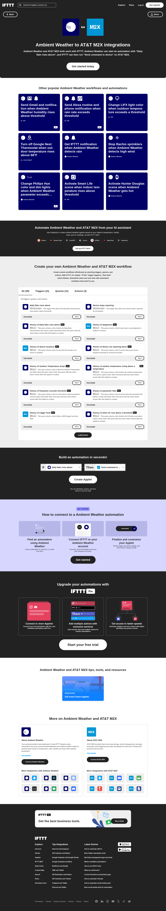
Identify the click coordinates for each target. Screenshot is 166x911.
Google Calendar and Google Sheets (65, 857)
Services (38, 849)
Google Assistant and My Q (62, 862)
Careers (48, 901)
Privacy (79, 901)
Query (34, 328)
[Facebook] (96, 901)
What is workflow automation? (95, 862)
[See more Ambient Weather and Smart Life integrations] (70, 778)
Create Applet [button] (83, 479)
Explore (121, 5)
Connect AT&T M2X (98, 759)
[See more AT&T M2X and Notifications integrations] (96, 778)
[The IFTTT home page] (8, 5)
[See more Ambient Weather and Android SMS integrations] (50, 788)
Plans (131, 5)
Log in (141, 5)
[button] (83, 560)
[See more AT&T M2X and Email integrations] (115, 778)
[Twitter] (118, 901)
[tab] (25, 291)
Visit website (26, 755)
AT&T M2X (91, 44)
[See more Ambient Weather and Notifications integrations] (31, 778)
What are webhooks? (92, 870)
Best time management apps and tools (98, 857)
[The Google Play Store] (124, 850)
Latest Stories (91, 844)
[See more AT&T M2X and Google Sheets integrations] (135, 788)
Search (37, 874)
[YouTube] (113, 901)
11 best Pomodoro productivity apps (97, 874)
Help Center (39, 866)
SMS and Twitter (58, 870)
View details (27, 317)
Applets (38, 857)
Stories (37, 853)
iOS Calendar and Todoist (61, 879)
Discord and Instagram (60, 849)
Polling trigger (36, 308)
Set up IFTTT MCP (83, 248)
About (86, 901)
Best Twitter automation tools (95, 853)
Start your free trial (83, 645)
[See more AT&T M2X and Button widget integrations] (96, 788)
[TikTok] (124, 901)
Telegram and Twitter (59, 883)
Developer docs (40, 883)
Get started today (83, 66)
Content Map (39, 870)
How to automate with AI (93, 849)
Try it (76, 317)
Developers (39, 901)
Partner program (60, 901)
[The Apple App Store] (124, 844)
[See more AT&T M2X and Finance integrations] (135, 778)
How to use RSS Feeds (92, 866)
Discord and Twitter (59, 887)
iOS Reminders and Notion (62, 874)
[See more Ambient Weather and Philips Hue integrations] (31, 788)
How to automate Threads (93, 879)
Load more (83, 435)
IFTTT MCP (39, 862)
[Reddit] (129, 901)
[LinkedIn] (102, 901)
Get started (154, 5)
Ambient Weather (54, 44)
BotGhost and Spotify (60, 866)
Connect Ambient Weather (34, 762)
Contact (71, 901)
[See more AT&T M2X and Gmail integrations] (115, 788)
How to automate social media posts (97, 883)
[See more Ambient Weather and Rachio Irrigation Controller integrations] (50, 778)
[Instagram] (107, 901)
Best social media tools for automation (98, 887)
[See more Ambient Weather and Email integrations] (70, 788)
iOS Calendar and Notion (61, 853)
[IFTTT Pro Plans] (62, 324)
